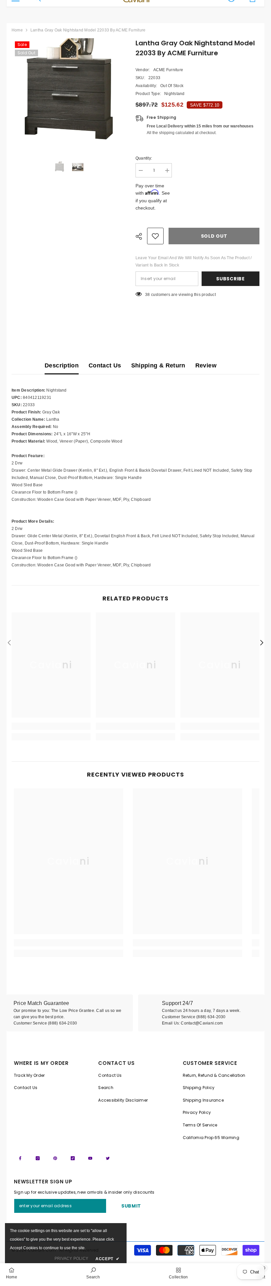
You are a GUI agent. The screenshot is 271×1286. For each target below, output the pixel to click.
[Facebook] (20, 1158)
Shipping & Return (158, 365)
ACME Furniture (168, 70)
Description (62, 365)
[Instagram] (37, 1158)
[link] (51, 726)
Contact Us (105, 365)
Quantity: (144, 158)
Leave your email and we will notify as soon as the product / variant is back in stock (194, 261)
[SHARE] (141, 236)
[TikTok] (72, 1158)
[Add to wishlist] (155, 236)
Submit (131, 1206)
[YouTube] (90, 1158)
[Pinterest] (55, 1158)
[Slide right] (261, 643)
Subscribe (230, 278)
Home (17, 30)
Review (205, 365)
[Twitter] (107, 1158)
